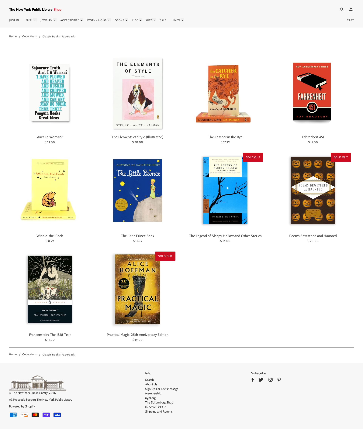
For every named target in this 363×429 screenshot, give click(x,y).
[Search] (341, 10)
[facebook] (252, 380)
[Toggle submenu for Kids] (140, 19)
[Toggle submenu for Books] (126, 19)
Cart (350, 20)
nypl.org (150, 398)
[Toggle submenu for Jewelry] (55, 19)
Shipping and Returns (159, 411)
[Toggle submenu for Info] (182, 19)
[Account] (350, 10)
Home (13, 36)
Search (149, 380)
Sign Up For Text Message (161, 389)
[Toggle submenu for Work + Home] (109, 19)
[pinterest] (279, 380)
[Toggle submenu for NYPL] (35, 19)
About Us (151, 384)
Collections (29, 36)
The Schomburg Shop (159, 402)
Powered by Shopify (22, 406)
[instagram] (271, 380)
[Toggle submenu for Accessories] (81, 19)
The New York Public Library (30, 393)
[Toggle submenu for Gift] (154, 19)
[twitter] (261, 380)
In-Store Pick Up (155, 407)
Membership (153, 393)
